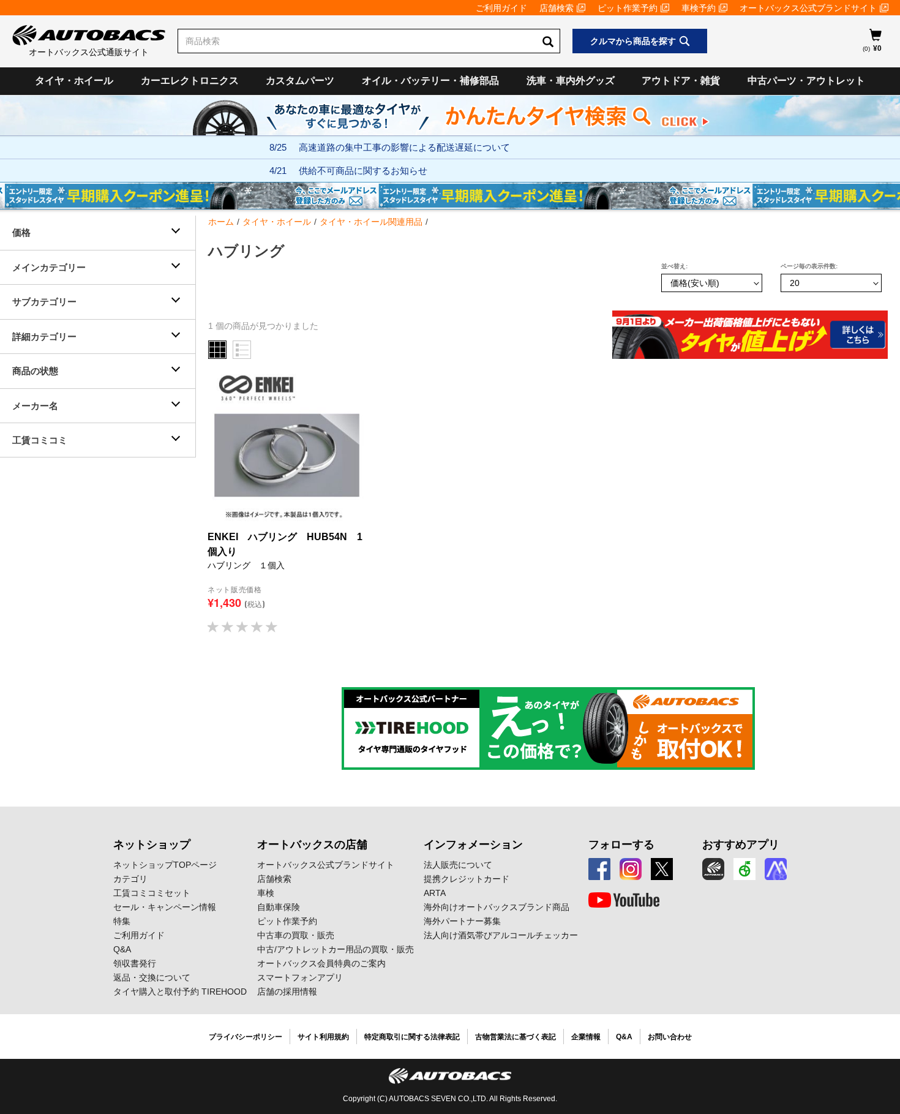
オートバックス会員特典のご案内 (321, 963)
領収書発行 (134, 963)
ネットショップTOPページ (165, 865)
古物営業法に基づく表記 (515, 1037)
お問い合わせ (670, 1037)
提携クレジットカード (466, 879)
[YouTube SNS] (623, 900)
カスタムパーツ (300, 80)
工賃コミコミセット (151, 893)
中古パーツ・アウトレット (806, 80)
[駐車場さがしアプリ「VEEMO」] (744, 869)
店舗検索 (556, 8)
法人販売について (458, 865)
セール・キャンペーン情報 (164, 907)
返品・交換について (151, 977)
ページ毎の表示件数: (809, 266)
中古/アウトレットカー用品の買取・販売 (335, 949)
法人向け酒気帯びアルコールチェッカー (501, 935)
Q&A (122, 949)
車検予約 (698, 8)
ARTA (435, 893)
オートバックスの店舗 (312, 844)
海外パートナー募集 (462, 921)
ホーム (221, 222)
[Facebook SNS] (599, 869)
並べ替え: (674, 266)
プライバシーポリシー (245, 1037)
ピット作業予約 (628, 8)
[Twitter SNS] (662, 869)
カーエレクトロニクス (190, 80)
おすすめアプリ (740, 844)
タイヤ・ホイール (74, 80)
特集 (121, 921)
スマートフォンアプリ (300, 977)
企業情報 (586, 1037)
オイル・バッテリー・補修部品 (430, 80)
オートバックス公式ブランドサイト (808, 8)
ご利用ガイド (501, 8)
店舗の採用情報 (287, 991)
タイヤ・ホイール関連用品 (371, 222)
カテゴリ (130, 879)
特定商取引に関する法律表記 (412, 1037)
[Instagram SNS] (631, 869)
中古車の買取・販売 (295, 935)
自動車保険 (278, 907)
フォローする (621, 844)
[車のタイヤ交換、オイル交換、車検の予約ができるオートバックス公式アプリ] (713, 869)
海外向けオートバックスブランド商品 (496, 907)
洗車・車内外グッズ (571, 80)
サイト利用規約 (323, 1037)
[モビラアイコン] (776, 869)
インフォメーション (473, 844)
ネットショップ (151, 844)
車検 (265, 893)
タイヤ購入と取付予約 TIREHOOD (180, 991)
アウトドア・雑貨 (681, 80)
